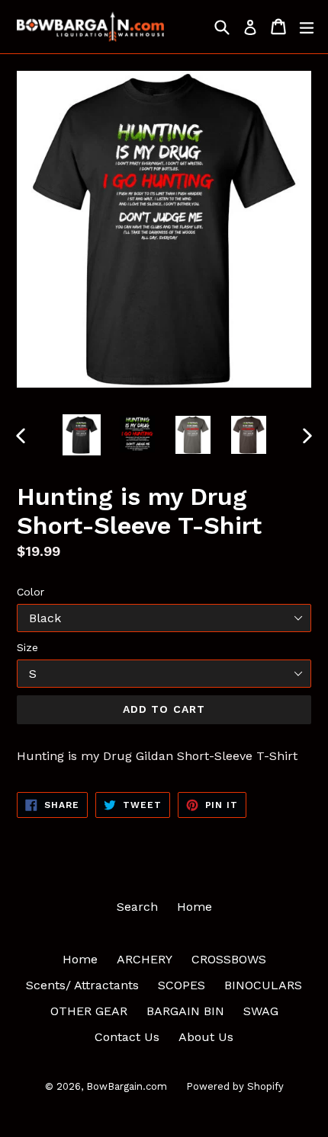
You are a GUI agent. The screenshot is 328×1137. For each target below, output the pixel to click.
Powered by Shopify (235, 1086)
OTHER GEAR (88, 1011)
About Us (205, 1037)
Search (137, 906)
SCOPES (181, 985)
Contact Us (127, 1037)
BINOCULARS (263, 985)
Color (30, 592)
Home (194, 906)
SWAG (260, 1011)
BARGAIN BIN (185, 1011)
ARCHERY (144, 959)
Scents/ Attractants (82, 985)
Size (27, 647)
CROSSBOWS (228, 959)
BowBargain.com (126, 1086)
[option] (81, 434)
